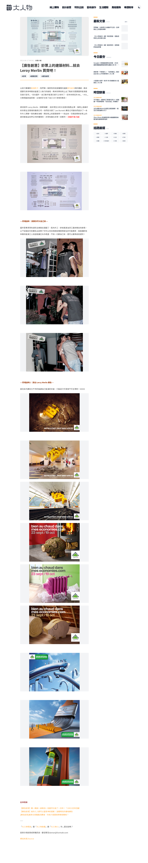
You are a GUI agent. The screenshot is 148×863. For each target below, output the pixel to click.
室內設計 (71, 88)
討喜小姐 (38, 60)
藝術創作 (91, 7)
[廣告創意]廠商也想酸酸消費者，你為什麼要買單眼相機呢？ (44, 814)
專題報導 (128, 7)
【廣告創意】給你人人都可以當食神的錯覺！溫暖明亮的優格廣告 (46, 811)
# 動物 (115, 133)
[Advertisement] (54, 848)
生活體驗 (103, 7)
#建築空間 (33, 76)
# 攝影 (97, 137)
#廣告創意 (45, 76)
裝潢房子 (34, 88)
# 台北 (115, 137)
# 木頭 (115, 141)
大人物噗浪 (26, 826)
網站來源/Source (27, 838)
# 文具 (106, 137)
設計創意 (66, 7)
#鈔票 (24, 76)
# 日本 (123, 137)
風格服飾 (116, 7)
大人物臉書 (41, 826)
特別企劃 (79, 7)
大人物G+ (55, 826)
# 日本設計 (106, 141)
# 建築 (106, 133)
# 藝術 (123, 141)
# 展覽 (123, 133)
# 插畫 (97, 141)
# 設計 (97, 133)
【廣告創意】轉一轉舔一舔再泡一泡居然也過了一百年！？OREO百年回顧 (49, 808)
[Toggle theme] (139, 7)
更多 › (126, 22)
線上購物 (54, 7)
